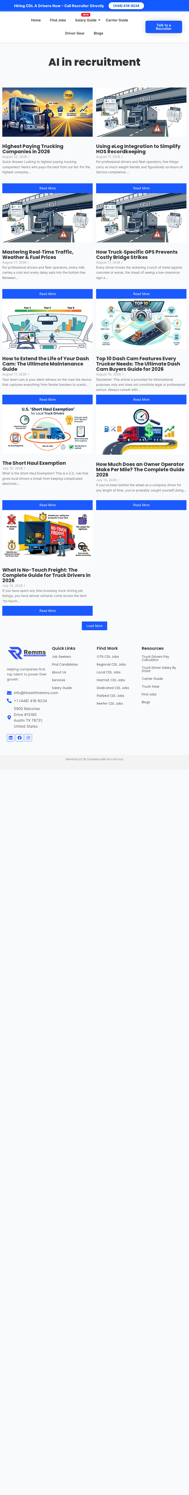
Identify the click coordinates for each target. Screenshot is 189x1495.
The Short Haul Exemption (34, 463)
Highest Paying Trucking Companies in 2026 (32, 149)
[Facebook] (19, 737)
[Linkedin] (10, 737)
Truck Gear (150, 686)
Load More (94, 626)
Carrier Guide (117, 20)
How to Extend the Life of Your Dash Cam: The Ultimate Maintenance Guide (45, 364)
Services (58, 680)
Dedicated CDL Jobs (113, 688)
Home (36, 20)
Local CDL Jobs (109, 672)
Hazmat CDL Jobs (111, 680)
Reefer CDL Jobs (110, 703)
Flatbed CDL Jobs (110, 695)
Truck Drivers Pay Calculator (155, 658)
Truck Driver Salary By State (159, 669)
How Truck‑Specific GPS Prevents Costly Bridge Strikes (137, 254)
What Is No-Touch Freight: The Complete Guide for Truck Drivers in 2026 (46, 575)
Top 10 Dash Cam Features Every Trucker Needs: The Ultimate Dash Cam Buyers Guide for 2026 (138, 364)
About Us (59, 672)
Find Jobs (58, 20)
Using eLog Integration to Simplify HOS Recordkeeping (138, 149)
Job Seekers (61, 656)
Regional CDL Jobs (111, 664)
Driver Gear (75, 33)
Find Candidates (65, 664)
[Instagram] (28, 737)
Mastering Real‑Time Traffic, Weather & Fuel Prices (38, 254)
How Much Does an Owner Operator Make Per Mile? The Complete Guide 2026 (140, 469)
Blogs (98, 33)
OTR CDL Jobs (108, 656)
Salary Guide (86, 20)
